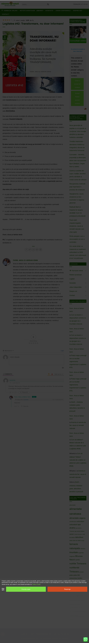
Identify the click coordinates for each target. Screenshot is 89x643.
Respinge (67, 589)
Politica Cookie (36, 584)
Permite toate (26, 589)
